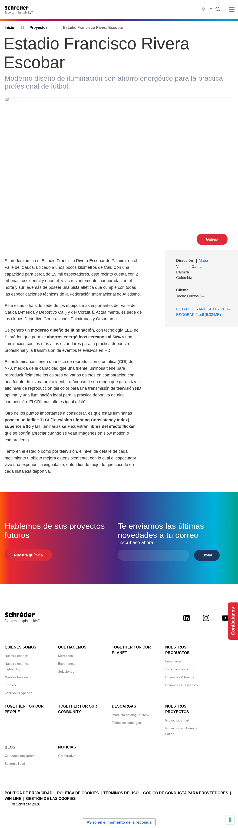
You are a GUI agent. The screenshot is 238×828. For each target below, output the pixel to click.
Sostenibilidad (15, 763)
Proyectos (39, 28)
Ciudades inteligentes (20, 756)
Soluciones (66, 671)
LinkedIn (186, 622)
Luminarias (173, 661)
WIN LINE (13, 799)
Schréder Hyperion (18, 693)
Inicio (9, 28)
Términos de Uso (121, 793)
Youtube (225, 622)
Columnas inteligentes (181, 685)
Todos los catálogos (126, 723)
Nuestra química (28, 555)
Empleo (10, 685)
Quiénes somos (20, 647)
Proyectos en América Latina (181, 731)
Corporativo (66, 756)
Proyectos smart (177, 720)
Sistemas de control (179, 669)
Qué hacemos (72, 647)
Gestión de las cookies (51, 799)
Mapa (203, 261)
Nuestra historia (16, 677)
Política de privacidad (29, 793)
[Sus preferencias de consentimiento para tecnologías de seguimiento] (229, 819)
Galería (212, 239)
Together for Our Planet (131, 650)
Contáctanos (232, 621)
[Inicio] (20, 9)
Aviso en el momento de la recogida (119, 822)
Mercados (65, 656)
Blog (10, 747)
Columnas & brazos (179, 677)
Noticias (67, 747)
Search (217, 9)
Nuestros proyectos (177, 709)
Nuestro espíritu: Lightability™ (17, 666)
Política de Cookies (78, 793)
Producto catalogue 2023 (130, 715)
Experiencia (66, 663)
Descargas (124, 706)
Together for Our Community (77, 709)
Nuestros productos (177, 650)
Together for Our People (24, 709)
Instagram (206, 622)
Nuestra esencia (17, 656)
